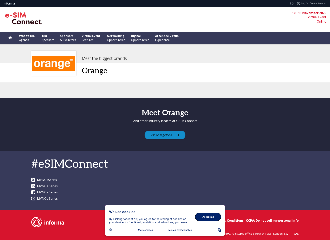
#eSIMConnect (69, 164)
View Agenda (161, 135)
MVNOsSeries (47, 180)
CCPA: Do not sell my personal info (272, 220)
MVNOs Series (47, 186)
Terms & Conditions (228, 220)
